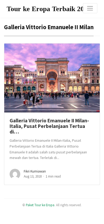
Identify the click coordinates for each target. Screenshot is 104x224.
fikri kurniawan (35, 171)
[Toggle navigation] (90, 8)
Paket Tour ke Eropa (40, 205)
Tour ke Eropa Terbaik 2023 (49, 9)
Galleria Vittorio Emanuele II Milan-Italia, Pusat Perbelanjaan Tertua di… (49, 126)
